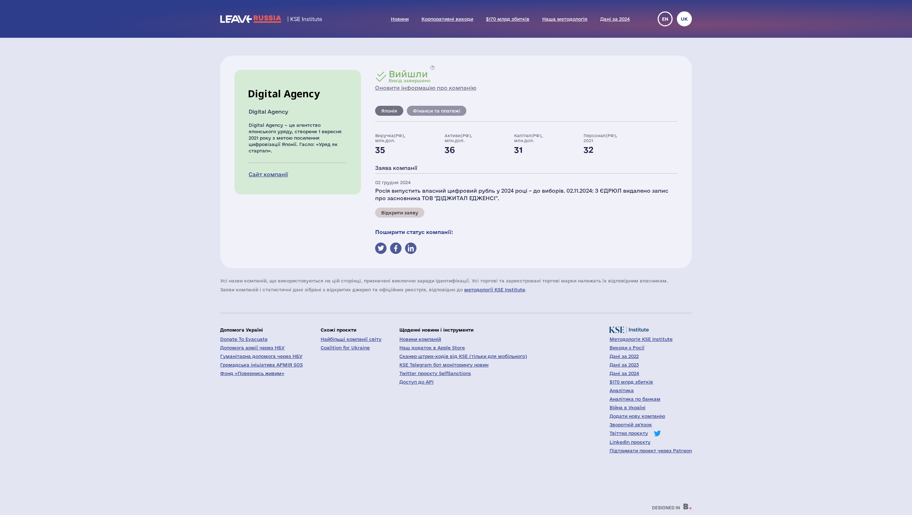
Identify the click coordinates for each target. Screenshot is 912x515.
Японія (389, 110)
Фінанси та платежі (436, 110)
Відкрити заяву (399, 212)
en (665, 18)
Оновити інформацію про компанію (425, 88)
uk (684, 18)
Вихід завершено (409, 76)
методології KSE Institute (494, 289)
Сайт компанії (268, 174)
